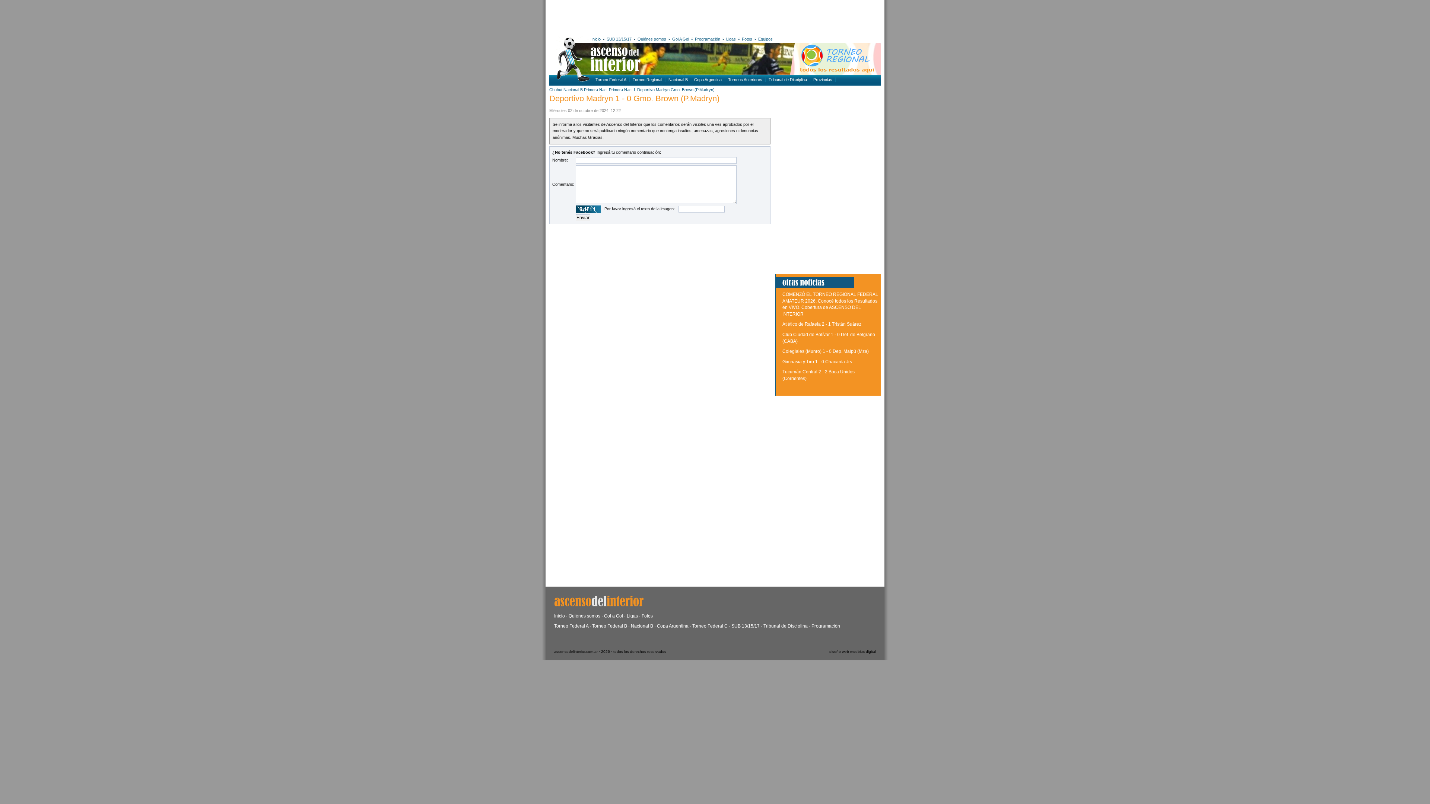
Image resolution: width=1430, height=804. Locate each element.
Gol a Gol (613, 616)
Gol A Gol (680, 39)
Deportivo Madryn (653, 89)
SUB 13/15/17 (619, 39)
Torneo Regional (647, 79)
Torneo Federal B (609, 626)
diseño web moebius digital (852, 652)
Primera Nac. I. (622, 89)
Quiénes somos (652, 39)
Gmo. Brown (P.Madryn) (693, 89)
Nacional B (678, 79)
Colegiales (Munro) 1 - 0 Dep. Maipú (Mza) (825, 351)
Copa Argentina (708, 79)
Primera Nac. (596, 89)
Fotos (747, 39)
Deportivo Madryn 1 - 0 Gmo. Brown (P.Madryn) (634, 98)
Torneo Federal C (710, 626)
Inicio (596, 39)
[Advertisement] (658, 17)
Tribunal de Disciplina (788, 79)
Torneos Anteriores (745, 79)
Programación (707, 39)
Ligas (731, 39)
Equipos (765, 39)
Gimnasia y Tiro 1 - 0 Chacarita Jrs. (817, 361)
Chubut (555, 89)
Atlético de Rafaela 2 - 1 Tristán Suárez (821, 324)
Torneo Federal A (610, 79)
